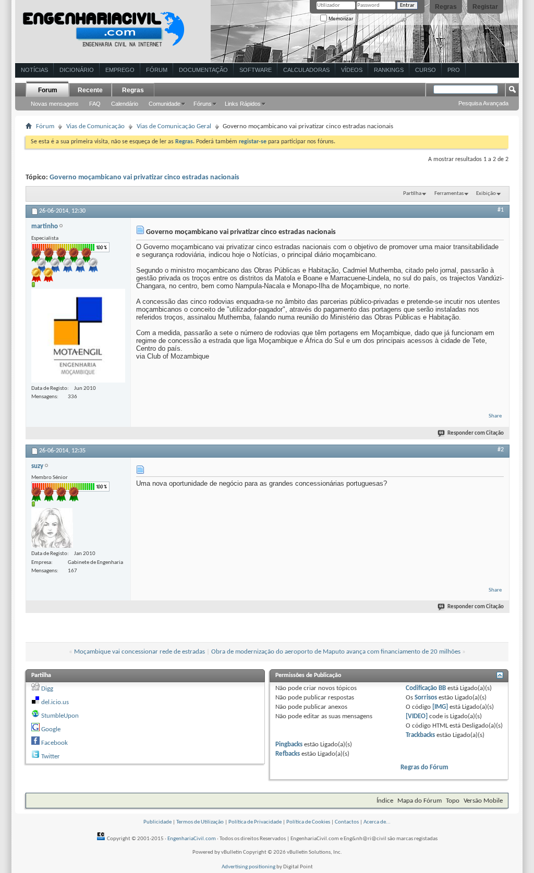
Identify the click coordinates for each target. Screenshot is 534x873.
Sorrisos (426, 697)
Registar (485, 6)
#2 (500, 450)
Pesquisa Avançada (483, 103)
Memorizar (340, 18)
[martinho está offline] (78, 336)
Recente (90, 90)
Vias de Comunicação (95, 126)
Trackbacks (420, 735)
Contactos (347, 822)
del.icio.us (55, 702)
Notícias (34, 70)
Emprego (120, 70)
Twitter (50, 756)
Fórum (156, 70)
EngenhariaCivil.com (191, 839)
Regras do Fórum (424, 767)
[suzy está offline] (52, 528)
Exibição (486, 193)
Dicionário (76, 70)
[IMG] (440, 707)
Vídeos (351, 70)
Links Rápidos (243, 104)
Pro (453, 70)
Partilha (412, 193)
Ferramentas (449, 193)
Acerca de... (377, 822)
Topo (452, 800)
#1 (500, 210)
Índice (385, 800)
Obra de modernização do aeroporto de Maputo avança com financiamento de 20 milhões (335, 651)
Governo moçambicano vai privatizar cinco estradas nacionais (144, 177)
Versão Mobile (483, 800)
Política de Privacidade (255, 822)
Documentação (203, 70)
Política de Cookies (308, 822)
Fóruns (202, 104)
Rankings (389, 70)
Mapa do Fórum (419, 800)
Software (255, 70)
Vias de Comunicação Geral (174, 126)
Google (50, 729)
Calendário (124, 104)
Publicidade (157, 822)
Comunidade (164, 104)
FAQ (95, 104)
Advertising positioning (248, 867)
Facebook (54, 743)
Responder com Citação (475, 433)
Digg (47, 688)
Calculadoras (306, 70)
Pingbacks (288, 744)
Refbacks (287, 754)
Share (495, 416)
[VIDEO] (417, 716)
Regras (446, 6)
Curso (425, 70)
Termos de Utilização (200, 822)
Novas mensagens (55, 104)
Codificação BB (426, 688)
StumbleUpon (60, 715)
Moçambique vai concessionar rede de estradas (139, 651)
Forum (47, 90)
